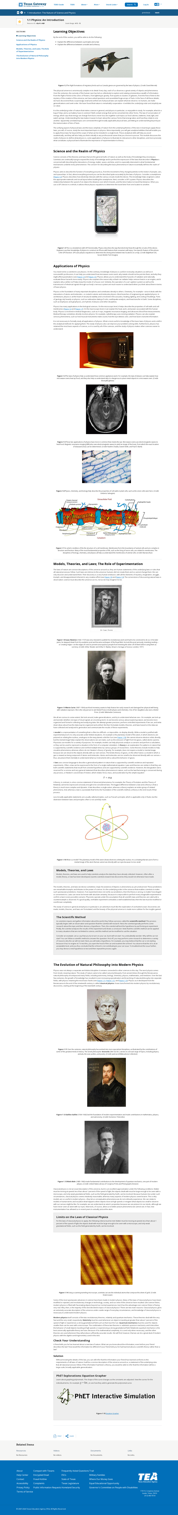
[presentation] (107, 778)
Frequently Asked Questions (75, 1470)
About (83, 5)
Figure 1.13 (123, 980)
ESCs (64, 1475)
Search (130, 5)
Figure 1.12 (110, 980)
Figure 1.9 (119, 577)
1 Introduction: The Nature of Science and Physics (51, 12)
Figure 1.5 (92, 277)
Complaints (38, 1483)
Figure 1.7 (79, 309)
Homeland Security (71, 1487)
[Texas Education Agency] (148, 1477)
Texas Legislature (70, 1483)
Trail (91, 1470)
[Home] (31, 4)
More (96, 5)
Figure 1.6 (67, 309)
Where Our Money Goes (101, 1479)
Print (59, 1436)
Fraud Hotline (40, 1479)
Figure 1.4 (81, 277)
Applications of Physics (26, 44)
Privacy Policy (23, 1487)
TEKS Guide (59, 5)
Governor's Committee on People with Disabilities (113, 1487)
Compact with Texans (43, 1470)
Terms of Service (25, 1491)
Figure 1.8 (108, 577)
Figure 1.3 (57, 177)
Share (71, 1436)
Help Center (22, 1475)
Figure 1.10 (121, 737)
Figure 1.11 (101, 980)
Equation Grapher (112, 1413)
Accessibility (22, 1483)
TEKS (72, 5)
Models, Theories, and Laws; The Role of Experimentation (32, 50)
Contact (20, 1479)
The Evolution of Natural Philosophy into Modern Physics (32, 57)
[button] (158, 5)
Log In (146, 5)
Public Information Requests (47, 1487)
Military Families (97, 1475)
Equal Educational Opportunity (104, 1483)
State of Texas (69, 1479)
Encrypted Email (41, 1475)
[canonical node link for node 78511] (18, 12)
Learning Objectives (27, 36)
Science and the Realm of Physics (30, 40)
